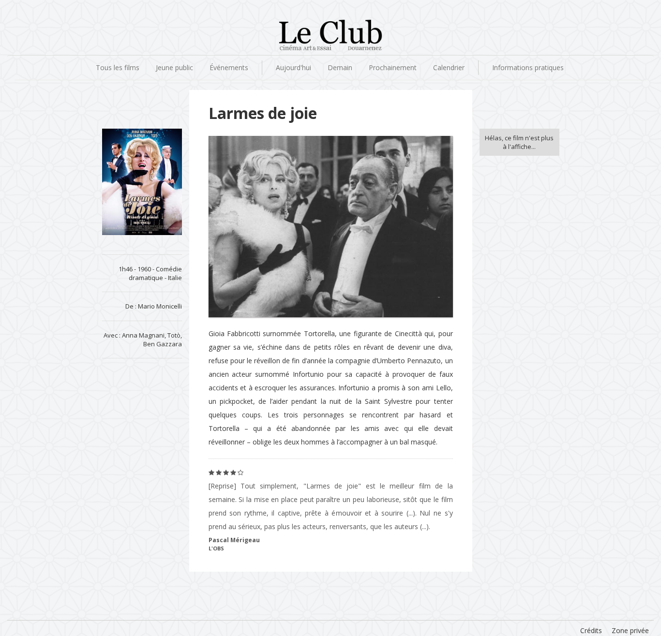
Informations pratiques (528, 67)
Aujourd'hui (293, 67)
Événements (229, 67)
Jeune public (174, 67)
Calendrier (449, 67)
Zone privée (630, 630)
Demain (340, 67)
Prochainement (393, 67)
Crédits (591, 630)
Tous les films (117, 67)
